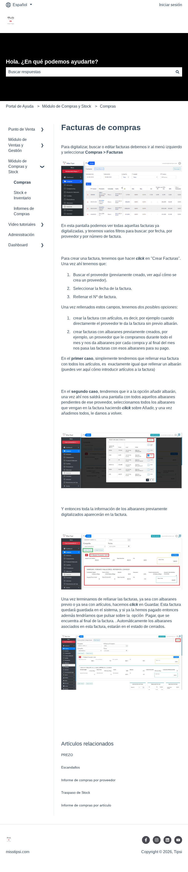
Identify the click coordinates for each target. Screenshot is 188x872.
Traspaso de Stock (75, 792)
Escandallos (70, 767)
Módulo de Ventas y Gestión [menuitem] (17, 145)
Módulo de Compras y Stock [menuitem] (17, 166)
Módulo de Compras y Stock (66, 106)
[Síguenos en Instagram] (157, 840)
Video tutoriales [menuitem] (21, 224)
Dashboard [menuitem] (18, 245)
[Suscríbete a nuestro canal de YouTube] (178, 840)
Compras (108, 106)
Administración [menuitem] (21, 235)
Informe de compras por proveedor (88, 780)
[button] (42, 130)
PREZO (67, 755)
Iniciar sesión (170, 5)
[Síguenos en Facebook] (146, 840)
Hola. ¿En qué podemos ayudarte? (52, 61)
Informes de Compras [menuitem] (24, 211)
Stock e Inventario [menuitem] (22, 195)
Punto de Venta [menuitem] (21, 129)
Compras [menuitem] (22, 182)
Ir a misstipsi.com (162, 21)
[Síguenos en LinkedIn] (167, 840)
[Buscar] (177, 72)
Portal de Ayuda (20, 106)
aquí (157, 275)
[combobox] (89, 72)
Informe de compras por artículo (86, 805)
